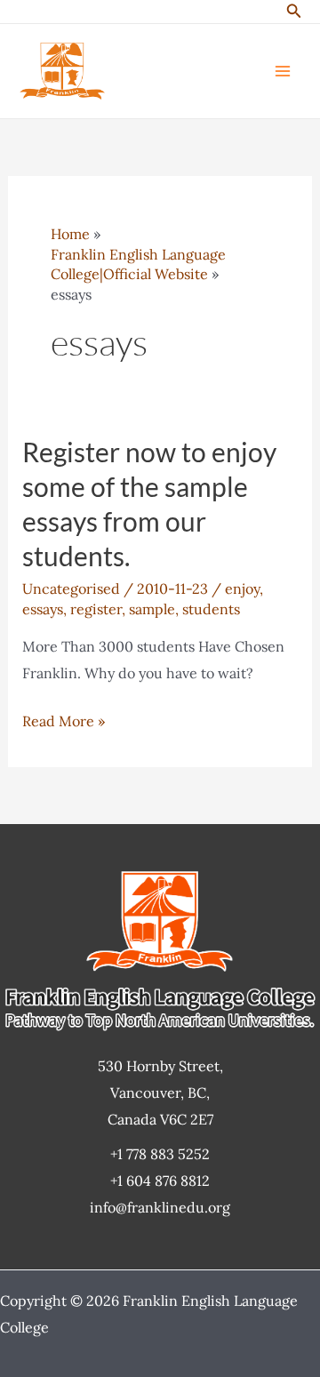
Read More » (63, 723)
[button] (294, 11)
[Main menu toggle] (282, 71)
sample (152, 609)
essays (42, 609)
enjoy (242, 588)
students (211, 609)
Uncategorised (71, 588)
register (96, 609)
